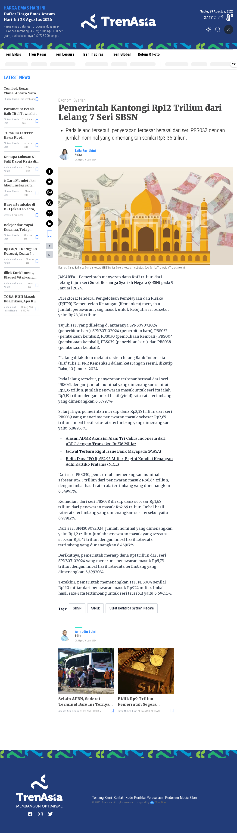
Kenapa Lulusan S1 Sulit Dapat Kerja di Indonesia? (20, 161)
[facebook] (49, 171)
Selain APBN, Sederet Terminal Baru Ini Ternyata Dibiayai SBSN (85, 701)
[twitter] (49, 181)
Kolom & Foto (149, 54)
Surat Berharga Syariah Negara (131, 608)
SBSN (77, 608)
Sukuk (95, 608)
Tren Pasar (37, 54)
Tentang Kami (102, 797)
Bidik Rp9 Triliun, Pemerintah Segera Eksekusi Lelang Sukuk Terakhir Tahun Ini (140, 701)
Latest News (17, 77)
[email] (49, 213)
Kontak (119, 797)
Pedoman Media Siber (181, 797)
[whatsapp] (49, 192)
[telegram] (49, 202)
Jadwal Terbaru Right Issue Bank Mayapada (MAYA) (113, 451)
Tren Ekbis (12, 54)
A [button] (49, 246)
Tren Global (121, 54)
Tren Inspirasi (93, 54)
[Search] (219, 29)
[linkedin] (49, 223)
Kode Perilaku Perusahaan (144, 797)
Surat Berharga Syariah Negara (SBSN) (125, 282)
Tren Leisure (64, 54)
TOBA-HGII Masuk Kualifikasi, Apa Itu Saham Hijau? (20, 301)
